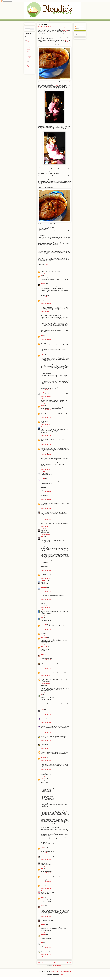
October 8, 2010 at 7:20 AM (46, 675)
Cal (41, 510)
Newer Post (40, 962)
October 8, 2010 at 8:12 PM (46, 740)
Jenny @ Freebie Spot (45, 594)
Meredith (42, 354)
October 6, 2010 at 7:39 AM (46, 339)
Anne (42, 942)
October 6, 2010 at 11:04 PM (46, 417)
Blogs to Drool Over (40, 20)
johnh (42, 313)
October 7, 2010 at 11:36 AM (46, 508)
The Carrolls (43, 426)
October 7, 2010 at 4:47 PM (46, 563)
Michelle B (43, 471)
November (28, 42)
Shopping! (48, 20)
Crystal (42, 868)
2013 (27, 36)
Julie (42, 875)
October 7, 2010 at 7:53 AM (46, 469)
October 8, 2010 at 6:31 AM (46, 668)
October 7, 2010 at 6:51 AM (46, 444)
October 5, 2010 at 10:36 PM (46, 303)
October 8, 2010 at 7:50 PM (46, 722)
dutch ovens (65, 30)
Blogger (61, 974)
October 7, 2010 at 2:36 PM (46, 519)
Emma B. (42, 717)
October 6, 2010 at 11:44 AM (46, 403)
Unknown (42, 437)
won (41, 735)
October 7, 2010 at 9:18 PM (46, 635)
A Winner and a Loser (29, 50)
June (27, 62)
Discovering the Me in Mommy (47, 890)
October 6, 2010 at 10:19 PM (46, 409)
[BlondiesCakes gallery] (79, 34)
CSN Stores (66, 40)
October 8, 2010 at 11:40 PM (46, 769)
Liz (41, 275)
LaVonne (42, 405)
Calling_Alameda (44, 392)
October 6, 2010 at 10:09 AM (46, 396)
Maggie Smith (43, 778)
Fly (41, 694)
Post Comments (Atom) (57, 965)
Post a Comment (43, 956)
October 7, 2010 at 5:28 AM (46, 435)
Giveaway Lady (44, 446)
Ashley (42, 398)
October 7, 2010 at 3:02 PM (46, 526)
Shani (42, 335)
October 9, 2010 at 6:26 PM (46, 932)
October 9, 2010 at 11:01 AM (46, 895)
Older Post (68, 962)
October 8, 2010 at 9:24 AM (46, 692)
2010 (27, 40)
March (28, 66)
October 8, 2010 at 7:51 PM (46, 732)
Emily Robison (44, 580)
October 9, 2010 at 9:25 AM (46, 859)
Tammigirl (43, 905)
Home (27, 20)
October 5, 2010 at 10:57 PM (46, 332)
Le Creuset (56, 85)
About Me (32, 20)
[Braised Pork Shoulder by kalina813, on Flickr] (54, 221)
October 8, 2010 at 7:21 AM (46, 683)
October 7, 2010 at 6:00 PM (46, 570)
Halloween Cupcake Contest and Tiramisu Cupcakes (29, 47)
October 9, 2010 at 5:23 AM (46, 852)
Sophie (42, 654)
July (27, 61)
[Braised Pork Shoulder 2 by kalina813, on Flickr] (54, 79)
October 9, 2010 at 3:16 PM (46, 916)
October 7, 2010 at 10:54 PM (46, 651)
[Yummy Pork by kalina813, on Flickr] (54, 122)
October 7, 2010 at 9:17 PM (46, 629)
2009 (27, 70)
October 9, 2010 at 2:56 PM (46, 902)
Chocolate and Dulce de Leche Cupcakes (28, 52)
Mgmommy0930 (44, 624)
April (28, 65)
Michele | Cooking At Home (46, 662)
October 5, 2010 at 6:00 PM (46, 296)
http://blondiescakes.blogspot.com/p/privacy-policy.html (61, 971)
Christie (42, 671)
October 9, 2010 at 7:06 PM (46, 947)
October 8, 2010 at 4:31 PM (46, 714)
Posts (77, 26)
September (28, 58)
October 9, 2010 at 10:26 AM (46, 872)
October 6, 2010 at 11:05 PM (46, 424)
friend (54, 81)
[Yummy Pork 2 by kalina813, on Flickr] (54, 164)
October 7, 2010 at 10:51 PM (46, 644)
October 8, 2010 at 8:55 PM (46, 760)
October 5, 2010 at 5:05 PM (46, 280)
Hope (42, 855)
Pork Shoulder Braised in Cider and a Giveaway (51, 27)
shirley (42, 609)
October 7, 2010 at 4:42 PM (46, 534)
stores (68, 41)
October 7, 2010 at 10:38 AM (46, 491)
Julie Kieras (43, 412)
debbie (42, 677)
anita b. (42, 709)
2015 (27, 35)
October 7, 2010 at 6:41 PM (46, 585)
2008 (27, 72)
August (28, 60)
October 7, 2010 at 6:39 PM (46, 578)
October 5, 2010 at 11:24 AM (46, 273)
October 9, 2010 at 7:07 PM (46, 954)
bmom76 (42, 528)
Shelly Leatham (44, 637)
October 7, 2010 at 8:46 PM (46, 615)
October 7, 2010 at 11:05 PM (46, 659)
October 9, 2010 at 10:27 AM (46, 881)
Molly (42, 299)
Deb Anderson (43, 750)
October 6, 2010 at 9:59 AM (46, 389)
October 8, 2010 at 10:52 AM (46, 706)
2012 (27, 37)
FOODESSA (43, 283)
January (28, 69)
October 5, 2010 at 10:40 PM (46, 311)
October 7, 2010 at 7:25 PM (46, 599)
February (28, 67)
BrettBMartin (43, 924)
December (28, 41)
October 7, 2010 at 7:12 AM (46, 454)
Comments (77, 28)
